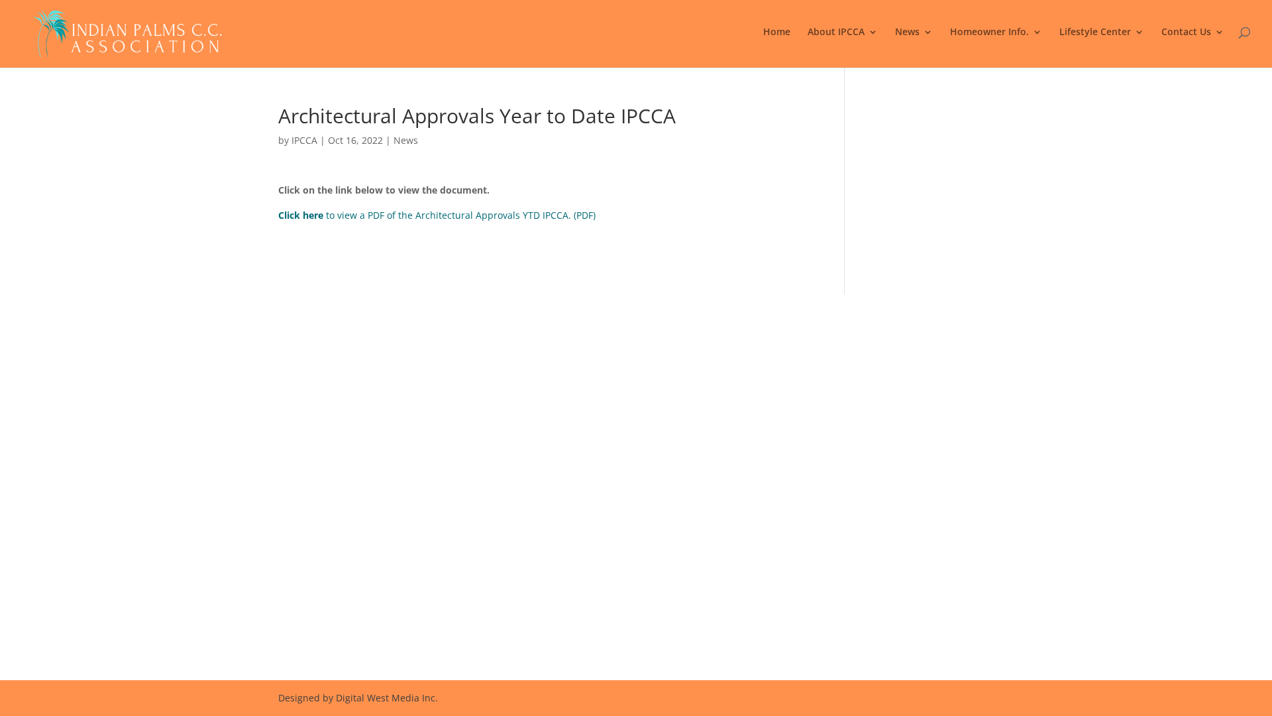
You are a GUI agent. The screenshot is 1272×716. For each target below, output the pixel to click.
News (907, 32)
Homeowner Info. (989, 32)
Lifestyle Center (1095, 32)
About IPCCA (836, 32)
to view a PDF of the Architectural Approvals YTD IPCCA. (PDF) (437, 215)
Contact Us (1186, 32)
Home (776, 32)
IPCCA (304, 140)
